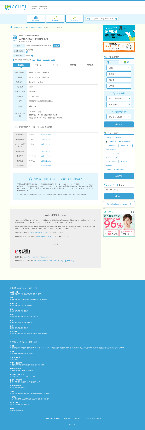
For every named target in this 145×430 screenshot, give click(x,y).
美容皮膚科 (19, 410)
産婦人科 (26, 404)
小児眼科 (34, 399)
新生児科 (46, 399)
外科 (16, 393)
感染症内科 (96, 348)
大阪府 (12, 316)
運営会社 (77, 418)
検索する (119, 124)
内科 (11, 348)
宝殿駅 (40, 27)
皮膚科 (15, 359)
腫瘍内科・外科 (70, 348)
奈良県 (30, 316)
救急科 (12, 393)
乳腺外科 (17, 404)
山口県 (30, 322)
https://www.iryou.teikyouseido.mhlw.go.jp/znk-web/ (54, 261)
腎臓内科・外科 (35, 382)
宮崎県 (35, 333)
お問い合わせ (46, 135)
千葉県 (27, 299)
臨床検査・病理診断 (118, 348)
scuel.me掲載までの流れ (39, 232)
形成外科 (20, 393)
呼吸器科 (20, 365)
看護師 (39, 60)
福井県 (30, 305)
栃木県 (36, 299)
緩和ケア (78, 348)
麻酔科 (48, 393)
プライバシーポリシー (51, 418)
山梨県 (45, 299)
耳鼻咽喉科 (13, 365)
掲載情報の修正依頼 (44, 236)
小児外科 (40, 399)
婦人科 (12, 404)
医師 (34, 60)
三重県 (26, 311)
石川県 (26, 305)
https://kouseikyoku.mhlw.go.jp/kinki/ (37, 257)
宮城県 (26, 294)
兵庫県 (26, 27)
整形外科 (13, 376)
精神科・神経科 (21, 370)
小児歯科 (16, 353)
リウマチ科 (32, 376)
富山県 (21, 305)
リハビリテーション (22, 376)
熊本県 (26, 333)
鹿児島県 (40, 333)
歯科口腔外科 (29, 353)
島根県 (17, 322)
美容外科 (13, 410)
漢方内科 (23, 348)
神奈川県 (17, 299)
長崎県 (21, 333)
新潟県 (12, 305)
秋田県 (30, 294)
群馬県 (41, 299)
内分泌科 (103, 348)
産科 (22, 404)
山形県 (35, 294)
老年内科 (29, 348)
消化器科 (17, 382)
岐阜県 (17, 311)
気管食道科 (41, 365)
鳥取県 (12, 322)
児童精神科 (29, 370)
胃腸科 (12, 382)
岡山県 (21, 322)
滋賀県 (26, 316)
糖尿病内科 (55, 348)
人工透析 (84, 348)
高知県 (26, 328)
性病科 (23, 387)
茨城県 (32, 299)
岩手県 (21, 294)
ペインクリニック (46, 348)
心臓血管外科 (34, 393)
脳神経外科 (41, 393)
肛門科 (12, 387)
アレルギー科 (36, 348)
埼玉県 (23, 299)
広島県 (26, 322)
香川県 (17, 328)
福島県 (39, 294)
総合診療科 (16, 348)
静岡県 (21, 311)
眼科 (11, 359)
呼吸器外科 (34, 365)
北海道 (12, 294)
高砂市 (33, 27)
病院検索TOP (18, 27)
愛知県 (12, 311)
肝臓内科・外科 (25, 382)
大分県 (30, 333)
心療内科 (13, 370)
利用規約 (66, 418)
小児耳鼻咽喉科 (26, 399)
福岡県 (12, 333)
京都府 (21, 316)
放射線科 (109, 348)
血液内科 (62, 348)
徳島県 (12, 328)
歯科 (11, 353)
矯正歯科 (22, 353)
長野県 (17, 305)
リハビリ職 (46, 60)
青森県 (17, 294)
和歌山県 (35, 316)
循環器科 (26, 393)
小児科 (12, 399)
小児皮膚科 (18, 399)
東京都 (12, 299)
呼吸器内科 (26, 365)
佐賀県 (17, 333)
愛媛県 (21, 328)
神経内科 (90, 348)
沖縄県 (45, 333)
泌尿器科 (17, 387)
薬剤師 (53, 60)
